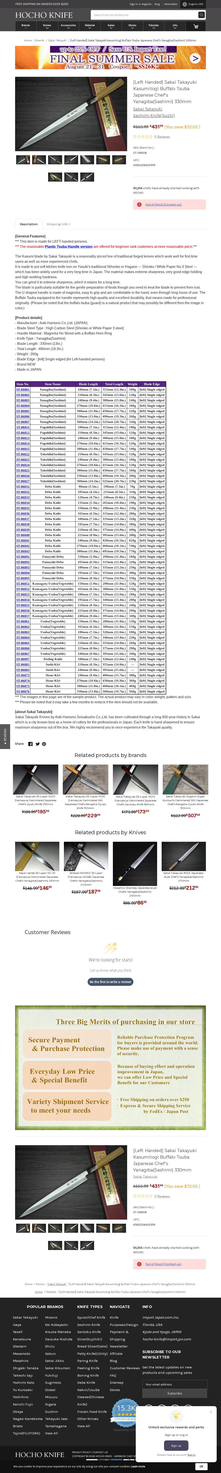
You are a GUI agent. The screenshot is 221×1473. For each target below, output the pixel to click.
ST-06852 (23, 589)
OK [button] (201, 1466)
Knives (47, 25)
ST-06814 (23, 443)
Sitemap (116, 1382)
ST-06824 (23, 465)
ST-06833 (23, 497)
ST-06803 (23, 400)
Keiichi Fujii (23, 1404)
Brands (26, 25)
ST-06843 (23, 551)
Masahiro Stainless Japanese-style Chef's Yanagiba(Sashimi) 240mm (134, 891)
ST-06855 (23, 605)
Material (90, 25)
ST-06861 (23, 621)
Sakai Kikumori (57, 1368)
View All (51, 1433)
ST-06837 (23, 519)
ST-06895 (23, 578)
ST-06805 (23, 411)
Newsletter (170, 4)
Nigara (50, 1404)
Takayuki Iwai (56, 1419)
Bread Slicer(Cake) (92, 1346)
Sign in (134, 4)
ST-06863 (23, 632)
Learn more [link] (138, 1466)
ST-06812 (23, 432)
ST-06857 (23, 616)
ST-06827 (23, 481)
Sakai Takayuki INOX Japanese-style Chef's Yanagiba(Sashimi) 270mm (183, 876)
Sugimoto (53, 1382)
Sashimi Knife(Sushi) (154, 115)
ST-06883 (23, 670)
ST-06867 (23, 653)
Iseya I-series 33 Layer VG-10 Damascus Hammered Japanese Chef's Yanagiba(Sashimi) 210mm (37, 876)
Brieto (18, 1426)
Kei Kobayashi (56, 1325)
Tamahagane (56, 1426)
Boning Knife (88, 1375)
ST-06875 (23, 686)
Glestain (20, 1346)
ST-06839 (23, 529)
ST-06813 (23, 438)
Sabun (50, 1354)
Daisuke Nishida (59, 1339)
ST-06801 (23, 389)
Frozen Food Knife (92, 1412)
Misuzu (51, 1397)
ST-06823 (23, 459)
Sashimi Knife (88, 1325)
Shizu (50, 1346)
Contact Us (100, 1452)
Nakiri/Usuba (88, 1390)
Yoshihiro (20, 1397)
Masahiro (20, 1361)
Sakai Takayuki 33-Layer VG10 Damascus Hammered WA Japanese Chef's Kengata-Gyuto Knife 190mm (85, 802)
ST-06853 (23, 594)
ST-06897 (23, 659)
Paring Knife (87, 1361)
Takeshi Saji (23, 1375)
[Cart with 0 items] (196, 26)
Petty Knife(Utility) (92, 1354)
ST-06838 (23, 524)
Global (50, 1390)
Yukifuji (51, 1375)
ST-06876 (23, 691)
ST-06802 (23, 395)
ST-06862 (23, 626)
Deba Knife (86, 1382)
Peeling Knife (88, 1368)
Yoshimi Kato (23, 1382)
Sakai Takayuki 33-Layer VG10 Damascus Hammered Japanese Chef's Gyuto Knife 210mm (36, 800)
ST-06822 (23, 454)
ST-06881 (23, 664)
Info (175, 25)
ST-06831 (23, 486)
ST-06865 (23, 643)
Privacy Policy (81, 1452)
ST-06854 (23, 599)
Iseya (17, 1325)
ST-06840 (23, 535)
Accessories (68, 25)
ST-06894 (23, 573)
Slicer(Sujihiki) (89, 1339)
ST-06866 (23, 648)
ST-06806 (23, 416)
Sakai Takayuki (147, 109)
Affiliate (116, 1354)
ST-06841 (23, 540)
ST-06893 (23, 567)
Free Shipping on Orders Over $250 (41, 4)
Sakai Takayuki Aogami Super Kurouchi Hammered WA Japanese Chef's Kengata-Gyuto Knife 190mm (185, 802)
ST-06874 (23, 680)
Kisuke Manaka (58, 1332)
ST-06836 (23, 513)
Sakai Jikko (54, 1361)
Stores (132, 25)
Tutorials (154, 25)
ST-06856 (23, 610)
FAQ (113, 1375)
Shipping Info (57, 224)
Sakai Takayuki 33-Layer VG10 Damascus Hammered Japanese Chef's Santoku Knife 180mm (135, 800)
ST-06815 (23, 449)
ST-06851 (23, 583)
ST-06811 (23, 427)
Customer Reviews (125, 1368)
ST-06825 (23, 470)
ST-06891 (23, 556)
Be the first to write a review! (110, 982)
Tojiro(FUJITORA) (26, 1433)
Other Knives (87, 1419)
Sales (111, 25)
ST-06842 (23, 546)
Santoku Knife (89, 1332)
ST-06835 (23, 508)
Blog (157, 4)
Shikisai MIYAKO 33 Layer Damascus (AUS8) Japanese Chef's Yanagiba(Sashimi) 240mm (86, 878)
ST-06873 (23, 675)
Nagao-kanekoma (28, 1419)
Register (147, 4)
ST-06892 (23, 562)
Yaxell (18, 1332)
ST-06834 (23, 502)
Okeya (18, 1412)
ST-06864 (23, 637)
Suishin (51, 1412)
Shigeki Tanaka (26, 1368)
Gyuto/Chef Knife (91, 1317)
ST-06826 (23, 475)
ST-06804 (23, 405)
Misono (51, 1317)
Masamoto (21, 1354)
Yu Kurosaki (23, 1390)
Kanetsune (22, 1339)
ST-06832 (23, 492)
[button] (5, 736)
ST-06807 (23, 422)
